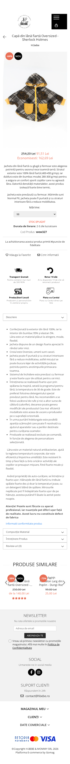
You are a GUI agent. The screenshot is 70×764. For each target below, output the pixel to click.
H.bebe (35, 45)
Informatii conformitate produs (24, 523)
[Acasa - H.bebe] (24, 21)
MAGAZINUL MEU (33, 709)
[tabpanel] (35, 100)
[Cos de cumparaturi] (56, 25)
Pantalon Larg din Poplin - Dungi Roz (51, 583)
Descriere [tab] (11, 317)
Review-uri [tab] (14, 546)
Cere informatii (49, 255)
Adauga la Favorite (19, 255)
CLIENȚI (33, 717)
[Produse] (56, 19)
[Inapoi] (3, 37)
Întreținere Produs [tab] (16, 539)
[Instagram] (38, 672)
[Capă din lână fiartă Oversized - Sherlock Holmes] (35, 100)
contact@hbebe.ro (37, 696)
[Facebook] (31, 672)
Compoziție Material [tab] (17, 532)
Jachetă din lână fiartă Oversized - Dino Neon (19, 583)
